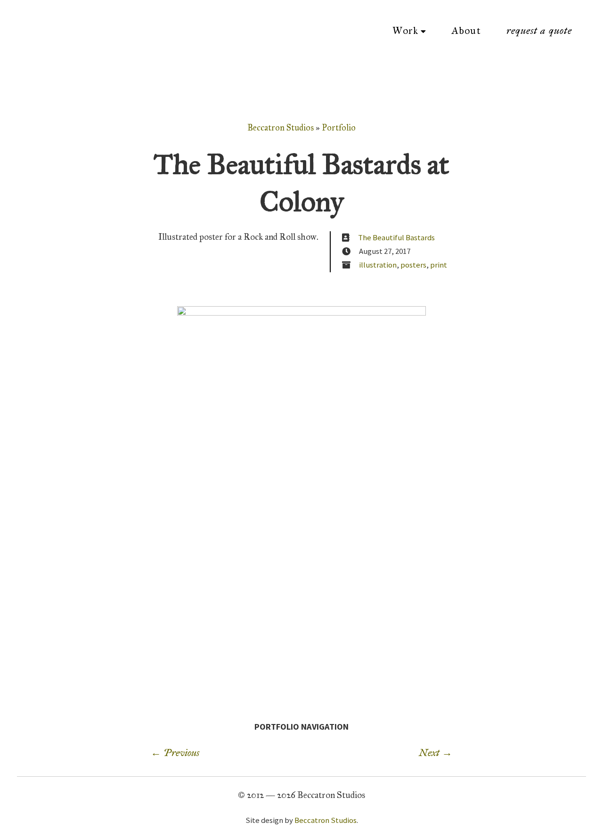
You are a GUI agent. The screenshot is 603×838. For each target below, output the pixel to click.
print (438, 265)
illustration (378, 265)
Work (405, 30)
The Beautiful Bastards (396, 237)
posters (413, 265)
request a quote (539, 30)
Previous (175, 753)
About (466, 30)
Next (435, 753)
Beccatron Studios (280, 127)
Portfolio (339, 127)
